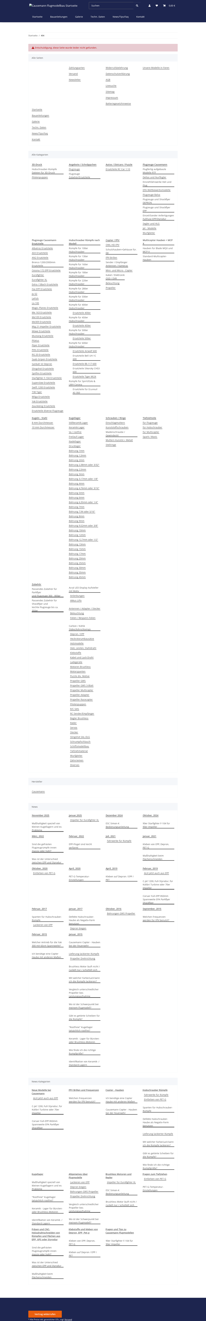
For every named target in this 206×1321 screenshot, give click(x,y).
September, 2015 (152, 908)
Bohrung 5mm (76, 492)
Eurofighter (38, 275)
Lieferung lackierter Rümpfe (84, 953)
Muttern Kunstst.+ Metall (119, 440)
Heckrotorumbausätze (82, 638)
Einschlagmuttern (115, 422)
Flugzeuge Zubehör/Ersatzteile (79, 175)
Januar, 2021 (149, 836)
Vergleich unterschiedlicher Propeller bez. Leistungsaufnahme (84, 993)
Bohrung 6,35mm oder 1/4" (83, 502)
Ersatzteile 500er (82, 338)
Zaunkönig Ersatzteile (43, 406)
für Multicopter (151, 432)
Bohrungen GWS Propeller (121, 913)
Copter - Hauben (115, 1090)
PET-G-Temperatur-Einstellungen (79, 878)
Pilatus (35, 340)
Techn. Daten (98, 16)
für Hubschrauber (152, 427)
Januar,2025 (75, 815)
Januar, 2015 (75, 934)
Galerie (79, 16)
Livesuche (111, 85)
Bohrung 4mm (76, 483)
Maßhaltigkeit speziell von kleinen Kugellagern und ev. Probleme (47, 827)
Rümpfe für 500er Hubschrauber (78, 332)
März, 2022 (38, 836)
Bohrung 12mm (77, 534)
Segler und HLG (151, 223)
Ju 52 (34, 293)
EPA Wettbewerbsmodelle (156, 190)
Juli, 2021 (111, 836)
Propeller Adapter (79, 694)
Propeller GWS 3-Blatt (81, 685)
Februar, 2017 (39, 908)
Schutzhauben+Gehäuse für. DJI (121, 251)
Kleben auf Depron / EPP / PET (120, 878)
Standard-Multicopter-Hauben (155, 258)
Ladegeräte (76, 662)
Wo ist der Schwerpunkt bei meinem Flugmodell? (84, 1006)
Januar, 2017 (75, 908)
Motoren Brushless (80, 666)
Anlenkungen (77, 595)
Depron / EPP (77, 633)
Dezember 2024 (114, 815)
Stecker (74, 732)
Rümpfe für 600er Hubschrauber (78, 344)
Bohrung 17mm (77, 553)
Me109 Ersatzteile (41, 317)
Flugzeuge (74, 169)
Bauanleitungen (58, 16)
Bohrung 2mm (76, 460)
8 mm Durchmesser (42, 422)
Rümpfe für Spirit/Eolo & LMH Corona (82, 383)
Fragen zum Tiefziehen (155, 1174)
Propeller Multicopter (81, 690)
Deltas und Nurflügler (154, 177)
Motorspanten (77, 671)
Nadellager (75, 441)
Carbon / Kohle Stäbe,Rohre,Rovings (80, 627)
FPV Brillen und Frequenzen (84, 1090)
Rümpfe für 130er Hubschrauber (78, 258)
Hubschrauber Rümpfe (155, 1090)
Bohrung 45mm (77, 577)
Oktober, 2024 (150, 815)
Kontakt (140, 16)
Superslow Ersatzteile (43, 382)
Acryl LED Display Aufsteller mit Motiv (83, 589)
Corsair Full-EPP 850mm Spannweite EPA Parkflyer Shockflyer (156, 899)
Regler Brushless (79, 718)
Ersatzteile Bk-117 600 (84, 363)
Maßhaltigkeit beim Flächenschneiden (153, 857)
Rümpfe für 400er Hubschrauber (78, 306)
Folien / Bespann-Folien (82, 617)
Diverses (74, 764)
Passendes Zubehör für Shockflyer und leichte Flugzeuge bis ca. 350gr (45, 605)
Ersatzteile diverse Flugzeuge (47, 410)
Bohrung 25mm (77, 563)
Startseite (37, 16)
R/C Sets (74, 708)
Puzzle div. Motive (79, 676)
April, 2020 (74, 868)
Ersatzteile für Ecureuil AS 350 (85, 391)
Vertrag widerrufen (45, 1314)
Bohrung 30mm (77, 567)
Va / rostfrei (75, 432)
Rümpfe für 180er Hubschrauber (78, 274)
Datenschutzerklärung (118, 73)
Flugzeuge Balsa (151, 194)
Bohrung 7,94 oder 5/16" (82, 511)
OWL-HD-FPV (112, 244)
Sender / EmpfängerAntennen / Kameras (117, 264)
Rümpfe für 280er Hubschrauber (78, 290)
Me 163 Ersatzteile (42, 312)
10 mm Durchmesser (43, 427)
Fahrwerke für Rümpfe (119, 840)
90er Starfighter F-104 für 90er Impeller (156, 825)
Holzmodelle (77, 643)
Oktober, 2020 (39, 868)
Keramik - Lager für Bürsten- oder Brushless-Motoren (84, 1040)
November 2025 (40, 815)
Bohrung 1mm (76, 450)
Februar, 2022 (76, 836)
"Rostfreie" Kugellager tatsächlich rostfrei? (81, 1029)
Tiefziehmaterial (79, 750)
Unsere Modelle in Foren (156, 67)
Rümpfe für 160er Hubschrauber (78, 266)
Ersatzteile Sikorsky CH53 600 (86, 370)
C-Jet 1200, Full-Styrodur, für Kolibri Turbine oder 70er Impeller (158, 884)
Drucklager (75, 446)
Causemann (38, 791)
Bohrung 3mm (76, 474)
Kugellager (37, 1174)
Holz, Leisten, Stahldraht (83, 648)
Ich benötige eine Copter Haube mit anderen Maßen (46, 955)
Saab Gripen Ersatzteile (44, 359)
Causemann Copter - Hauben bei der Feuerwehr (84, 944)
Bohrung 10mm (77, 530)
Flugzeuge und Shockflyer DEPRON (156, 201)
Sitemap (110, 91)
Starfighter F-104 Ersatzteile (47, 377)
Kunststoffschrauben (117, 427)
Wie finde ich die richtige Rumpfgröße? (82, 1052)
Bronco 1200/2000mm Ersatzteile (43, 264)
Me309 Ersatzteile (41, 321)
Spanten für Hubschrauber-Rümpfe (47, 918)
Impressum (112, 97)
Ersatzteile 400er (82, 312)
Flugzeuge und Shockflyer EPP (156, 209)
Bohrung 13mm (77, 544)
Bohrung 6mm (76, 497)
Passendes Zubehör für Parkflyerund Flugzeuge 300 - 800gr (46, 592)
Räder (73, 722)
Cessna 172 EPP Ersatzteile (46, 270)
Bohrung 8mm (76, 516)
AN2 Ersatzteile (40, 257)
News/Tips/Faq (121, 16)
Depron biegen (78, 928)
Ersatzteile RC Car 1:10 (118, 169)
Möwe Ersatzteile (41, 331)
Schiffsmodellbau (79, 746)
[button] (149, 5)
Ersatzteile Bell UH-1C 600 (84, 357)
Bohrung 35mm (77, 572)
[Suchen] (137, 5)
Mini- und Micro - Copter (119, 270)
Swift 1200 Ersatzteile (43, 387)
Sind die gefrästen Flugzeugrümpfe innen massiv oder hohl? (44, 847)
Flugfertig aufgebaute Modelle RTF (154, 171)
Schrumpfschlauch (80, 741)
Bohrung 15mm (77, 548)
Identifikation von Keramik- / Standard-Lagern (84, 1063)
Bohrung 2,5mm (77, 469)
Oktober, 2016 (113, 908)
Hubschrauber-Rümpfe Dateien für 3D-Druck (44, 171)
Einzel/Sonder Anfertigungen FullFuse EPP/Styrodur (158, 217)
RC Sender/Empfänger (82, 713)
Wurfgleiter (149, 232)
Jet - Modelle (149, 228)
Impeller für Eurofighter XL (84, 820)
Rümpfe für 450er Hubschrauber (78, 319)
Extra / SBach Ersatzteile (45, 284)
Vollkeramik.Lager (78, 422)
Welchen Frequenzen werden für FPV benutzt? (156, 918)
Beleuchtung (112, 283)
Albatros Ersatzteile (42, 248)
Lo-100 (35, 303)
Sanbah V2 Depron (42, 363)
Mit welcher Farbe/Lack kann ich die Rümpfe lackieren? (84, 979)
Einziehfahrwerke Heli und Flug (157, 183)
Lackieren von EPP (42, 924)
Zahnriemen (76, 760)
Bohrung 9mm (76, 520)
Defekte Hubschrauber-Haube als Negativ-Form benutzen (82, 920)
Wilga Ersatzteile (41, 396)
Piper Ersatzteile (40, 345)
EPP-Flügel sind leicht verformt (80, 846)
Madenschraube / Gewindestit (115, 433)
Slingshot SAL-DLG (80, 736)
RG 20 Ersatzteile (41, 354)
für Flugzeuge (150, 422)
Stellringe (111, 444)
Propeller (111, 287)
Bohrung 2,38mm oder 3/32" (84, 464)
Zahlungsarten (77, 67)
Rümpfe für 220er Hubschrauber (78, 282)
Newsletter (75, 79)
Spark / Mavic (150, 436)
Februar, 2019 (150, 868)
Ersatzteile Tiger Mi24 (84, 376)
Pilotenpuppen (40, 177)
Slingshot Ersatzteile (43, 368)
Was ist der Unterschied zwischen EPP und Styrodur (46, 860)
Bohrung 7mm (76, 506)
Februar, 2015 (39, 934)
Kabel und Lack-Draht (82, 657)
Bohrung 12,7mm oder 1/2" (83, 539)
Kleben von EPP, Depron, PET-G (156, 846)
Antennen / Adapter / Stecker (84, 608)
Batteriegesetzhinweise (118, 103)
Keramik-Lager (76, 427)
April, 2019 (111, 868)
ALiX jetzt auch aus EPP (156, 873)
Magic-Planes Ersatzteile (45, 307)
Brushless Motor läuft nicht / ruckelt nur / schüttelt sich (84, 968)
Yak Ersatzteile (39, 401)
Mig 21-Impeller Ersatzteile (46, 326)
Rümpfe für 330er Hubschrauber (78, 298)
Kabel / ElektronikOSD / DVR (115, 276)
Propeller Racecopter (81, 699)
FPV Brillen (111, 257)
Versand (73, 73)
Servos (73, 727)
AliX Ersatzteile (40, 252)
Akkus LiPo (75, 600)
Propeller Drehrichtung (82, 958)
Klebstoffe (75, 652)
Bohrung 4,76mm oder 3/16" (84, 488)
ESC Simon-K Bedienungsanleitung (117, 825)
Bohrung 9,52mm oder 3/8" (83, 525)
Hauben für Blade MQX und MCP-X (158, 250)
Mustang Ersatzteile (42, 335)
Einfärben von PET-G (44, 873)
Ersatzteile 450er (82, 325)
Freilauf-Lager (76, 436)
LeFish (35, 298)
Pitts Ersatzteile (40, 349)
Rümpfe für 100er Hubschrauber (78, 250)
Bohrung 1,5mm (77, 455)
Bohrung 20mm (77, 558)
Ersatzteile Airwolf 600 (85, 351)
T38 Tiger (37, 391)
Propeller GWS (78, 680)
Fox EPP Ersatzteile (42, 289)
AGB (108, 79)
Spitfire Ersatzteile (42, 373)
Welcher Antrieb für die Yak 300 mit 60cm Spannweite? (47, 944)
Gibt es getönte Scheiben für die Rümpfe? (84, 1017)
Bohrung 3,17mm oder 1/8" (83, 478)
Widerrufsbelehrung (117, 67)
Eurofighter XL (39, 279)
